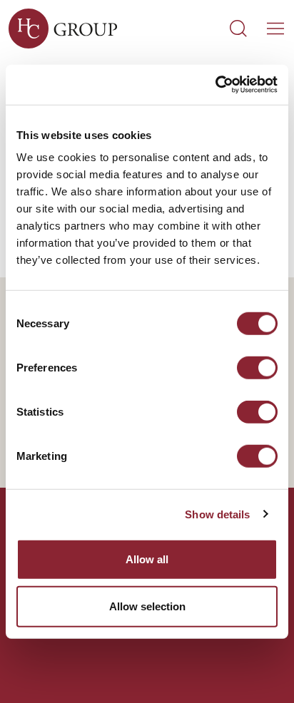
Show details (217, 514)
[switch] (257, 367)
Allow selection (147, 606)
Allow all (147, 559)
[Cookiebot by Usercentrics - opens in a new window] (215, 85)
